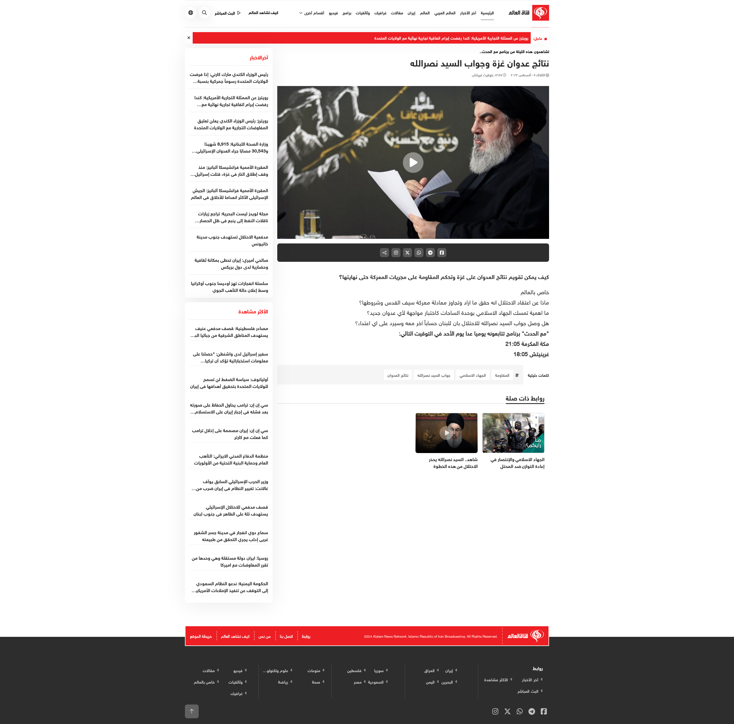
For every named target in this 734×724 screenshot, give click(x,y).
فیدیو (333, 12)
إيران (411, 12)
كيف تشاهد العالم (264, 11)
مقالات (397, 12)
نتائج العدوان (397, 374)
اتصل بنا (286, 635)
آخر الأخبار (468, 12)
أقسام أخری (313, 12)
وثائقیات (363, 12)
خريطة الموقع (201, 635)
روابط (306, 635)
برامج (347, 12)
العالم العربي (445, 12)
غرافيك (380, 12)
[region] (413, 162)
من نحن (265, 635)
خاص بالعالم (535, 291)
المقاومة (502, 374)
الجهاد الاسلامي (473, 374)
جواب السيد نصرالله (433, 374)
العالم (425, 12)
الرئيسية (487, 12)
